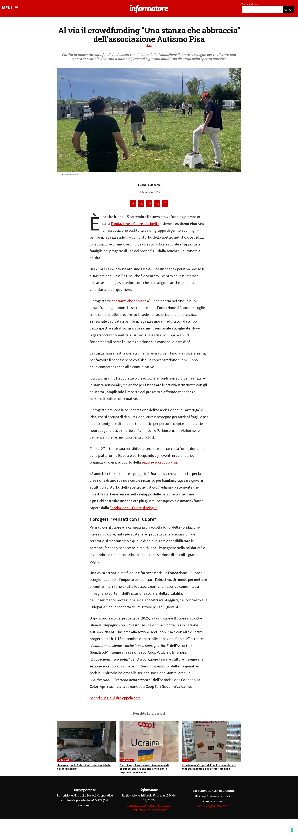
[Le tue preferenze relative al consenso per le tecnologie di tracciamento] (292, 830)
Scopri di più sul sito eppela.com (115, 697)
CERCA (288, 9)
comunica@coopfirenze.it (213, 806)
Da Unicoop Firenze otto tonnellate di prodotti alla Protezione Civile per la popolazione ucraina (144, 768)
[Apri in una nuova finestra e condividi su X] (141, 203)
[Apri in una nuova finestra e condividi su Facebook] (133, 203)
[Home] (149, 8)
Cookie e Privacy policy (141, 805)
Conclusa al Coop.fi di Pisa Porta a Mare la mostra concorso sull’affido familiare (209, 766)
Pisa (149, 45)
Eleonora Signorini (149, 184)
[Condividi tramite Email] (156, 203)
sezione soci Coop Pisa (159, 462)
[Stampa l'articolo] (164, 203)
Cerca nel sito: (250, 4)
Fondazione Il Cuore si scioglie (135, 223)
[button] (10, 7)
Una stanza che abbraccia (129, 300)
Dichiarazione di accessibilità (149, 810)
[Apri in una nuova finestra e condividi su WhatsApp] (149, 203)
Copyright (164, 805)
